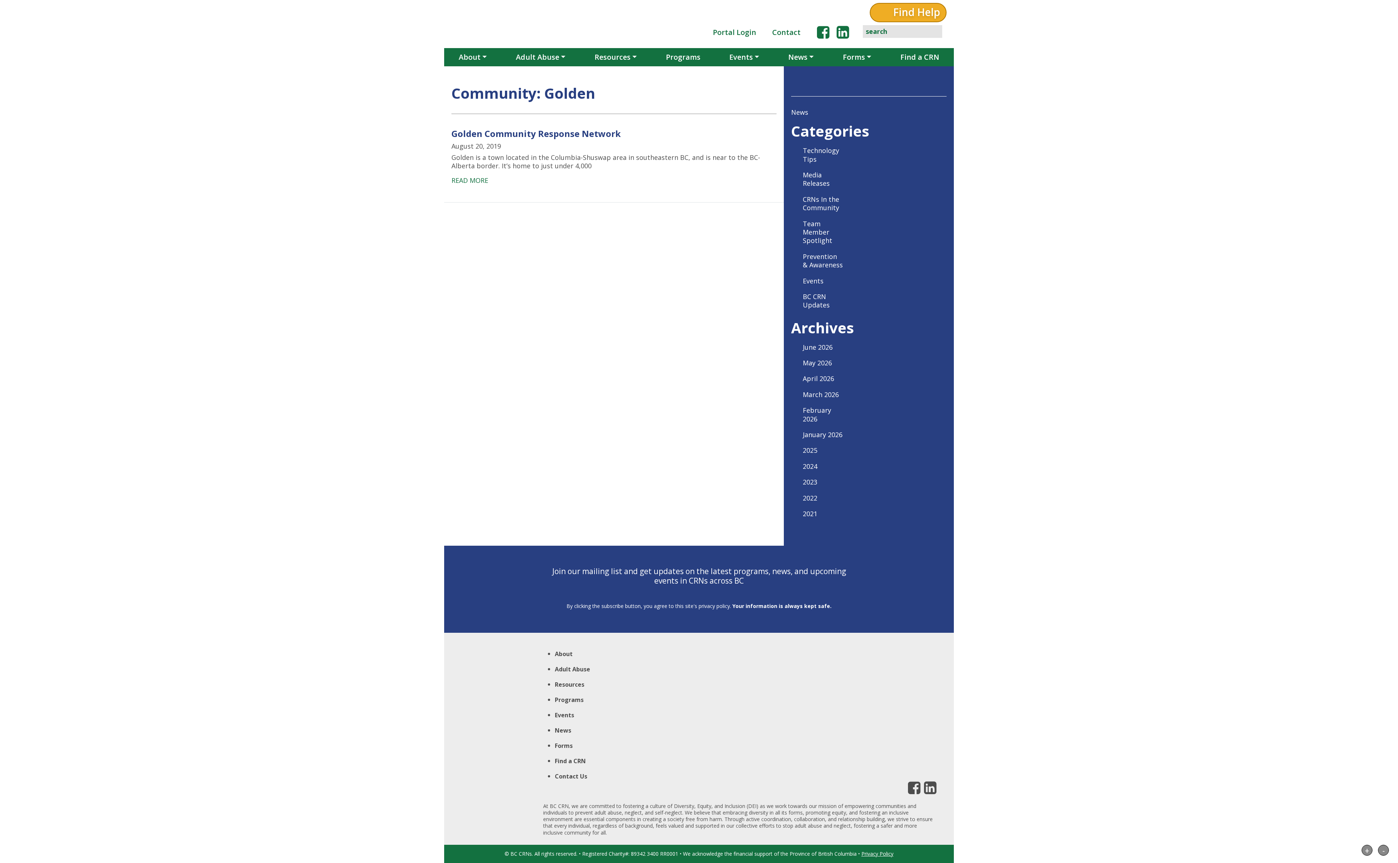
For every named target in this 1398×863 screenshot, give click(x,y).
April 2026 (818, 378)
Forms (854, 57)
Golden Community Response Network (536, 134)
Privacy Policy (877, 853)
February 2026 (817, 414)
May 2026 (817, 362)
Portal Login (734, 32)
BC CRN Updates (816, 300)
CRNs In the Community (821, 203)
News (797, 57)
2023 (810, 482)
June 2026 (818, 347)
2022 (810, 498)
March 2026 (821, 394)
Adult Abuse (537, 57)
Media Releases (816, 179)
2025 (810, 450)
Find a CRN (919, 57)
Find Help (916, 12)
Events (741, 57)
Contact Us (571, 776)
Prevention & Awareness (823, 260)
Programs (683, 57)
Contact (786, 32)
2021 (810, 513)
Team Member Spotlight (817, 232)
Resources (613, 57)
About (470, 57)
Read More (469, 180)
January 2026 (822, 434)
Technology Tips (821, 154)
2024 (810, 466)
